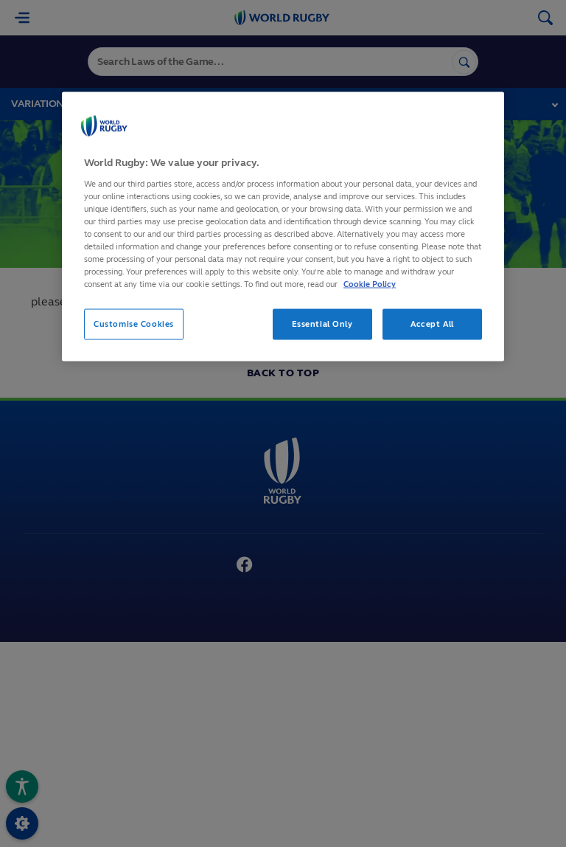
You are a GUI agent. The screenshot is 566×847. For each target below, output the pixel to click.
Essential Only (322, 324)
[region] (283, 227)
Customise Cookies (134, 324)
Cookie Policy (369, 284)
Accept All (432, 324)
